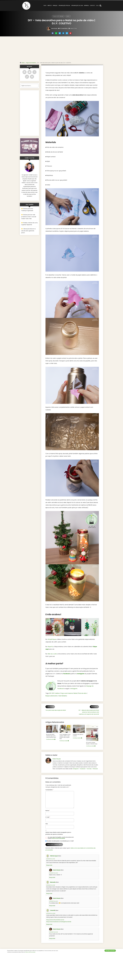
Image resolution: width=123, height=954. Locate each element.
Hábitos (49, 5)
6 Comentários (64, 28)
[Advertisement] (61, 51)
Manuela (53, 882)
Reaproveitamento (51, 696)
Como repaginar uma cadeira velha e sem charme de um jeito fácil (65, 736)
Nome (47, 810)
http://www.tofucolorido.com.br (55, 920)
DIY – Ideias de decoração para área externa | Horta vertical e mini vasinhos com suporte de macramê (89, 712)
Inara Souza (54, 28)
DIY (50, 693)
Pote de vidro (82, 693)
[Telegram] (67, 33)
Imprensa (86, 5)
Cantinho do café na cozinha (78, 735)
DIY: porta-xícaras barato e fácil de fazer (91, 743)
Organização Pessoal (64, 5)
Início (23, 62)
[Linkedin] (63, 33)
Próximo (94, 707)
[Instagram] (34, 72)
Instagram (73, 688)
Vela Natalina (63, 696)
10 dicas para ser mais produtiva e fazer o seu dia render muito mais (28, 216)
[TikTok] (27, 76)
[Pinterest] (70, 33)
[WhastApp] (56, 33)
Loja (97, 5)
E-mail (47, 817)
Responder (49, 865)
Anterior (51, 707)
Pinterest (95, 769)
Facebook (82, 769)
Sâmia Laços (54, 856)
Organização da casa (77, 5)
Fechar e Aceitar (110, 950)
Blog (45, 5)
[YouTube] (29, 72)
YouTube (89, 769)
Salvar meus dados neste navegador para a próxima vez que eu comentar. (58, 833)
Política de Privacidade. (58, 838)
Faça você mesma (58, 16)
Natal (68, 16)
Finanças (55, 5)
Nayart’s (50, 646)
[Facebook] (53, 33)
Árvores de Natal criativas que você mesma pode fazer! (51, 736)
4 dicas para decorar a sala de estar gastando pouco (28, 230)
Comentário (49, 790)
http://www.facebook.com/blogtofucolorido (58, 922)
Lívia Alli (52, 910)
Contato (92, 5)
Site (46, 824)
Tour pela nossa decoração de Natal (55, 710)
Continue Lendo (50, 739)
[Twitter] (60, 33)
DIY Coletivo (56, 693)
